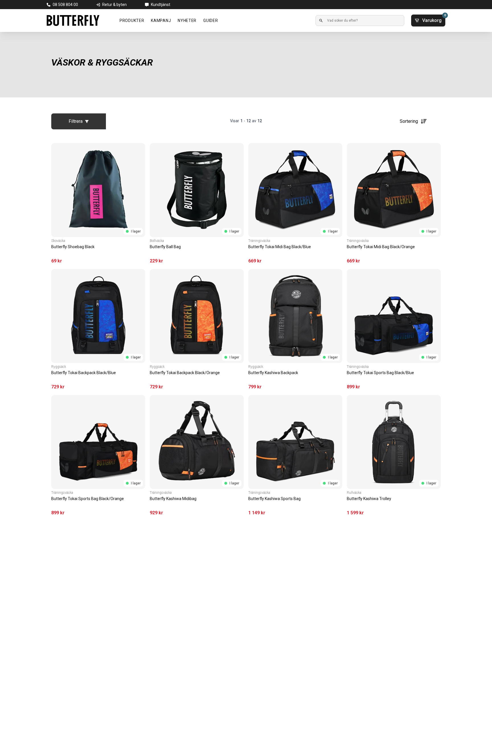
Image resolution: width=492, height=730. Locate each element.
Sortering (409, 121)
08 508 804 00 (65, 4)
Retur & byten (114, 4)
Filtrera (76, 121)
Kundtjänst (160, 4)
